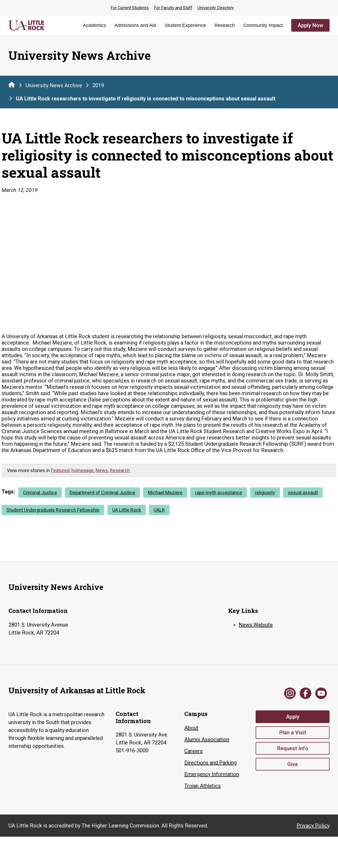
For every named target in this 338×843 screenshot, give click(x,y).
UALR (159, 510)
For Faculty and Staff (173, 7)
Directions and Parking (210, 762)
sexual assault (303, 492)
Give (292, 764)
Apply (292, 717)
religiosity (265, 492)
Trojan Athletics (202, 786)
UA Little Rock (126, 510)
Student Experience (185, 25)
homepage (82, 470)
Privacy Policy (313, 825)
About (191, 728)
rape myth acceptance (218, 492)
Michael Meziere (165, 492)
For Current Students (130, 7)
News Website (256, 625)
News (102, 470)
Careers (193, 751)
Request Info (292, 748)
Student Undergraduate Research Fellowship (53, 510)
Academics (94, 25)
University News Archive (54, 85)
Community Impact (263, 25)
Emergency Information (211, 774)
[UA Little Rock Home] (11, 84)
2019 (98, 85)
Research (224, 25)
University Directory (216, 7)
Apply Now (310, 25)
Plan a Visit (292, 732)
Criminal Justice (40, 492)
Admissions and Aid (135, 25)
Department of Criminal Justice (102, 492)
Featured (60, 470)
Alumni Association (206, 739)
